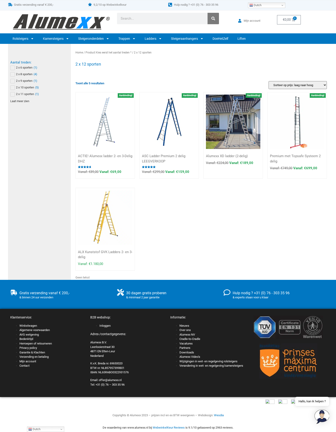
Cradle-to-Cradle (189, 339)
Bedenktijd (26, 339)
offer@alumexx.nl (110, 380)
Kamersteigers (53, 38)
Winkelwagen (28, 325)
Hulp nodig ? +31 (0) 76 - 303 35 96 (196, 4)
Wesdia (219, 415)
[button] (322, 417)
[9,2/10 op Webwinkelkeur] (90, 4)
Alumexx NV (187, 334)
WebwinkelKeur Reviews (169, 427)
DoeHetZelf (220, 38)
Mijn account (27, 361)
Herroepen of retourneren (35, 343)
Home (79, 52)
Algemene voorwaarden (34, 330)
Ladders (150, 38)
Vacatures (186, 343)
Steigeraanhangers (184, 38)
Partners (184, 348)
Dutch (257, 5)
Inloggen (105, 325)
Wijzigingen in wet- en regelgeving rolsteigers (208, 361)
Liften (241, 38)
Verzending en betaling (34, 356)
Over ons (185, 330)
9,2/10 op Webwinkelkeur (109, 4)
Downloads (186, 352)
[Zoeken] (213, 18)
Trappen (124, 38)
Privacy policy (28, 348)
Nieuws (184, 325)
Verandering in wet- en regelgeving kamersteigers (211, 365)
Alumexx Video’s (189, 356)
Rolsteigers (20, 38)
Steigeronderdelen (91, 38)
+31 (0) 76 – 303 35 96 (110, 384)
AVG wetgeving (29, 334)
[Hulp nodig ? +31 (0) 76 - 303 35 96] (170, 5)
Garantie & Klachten (32, 352)
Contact (24, 365)
